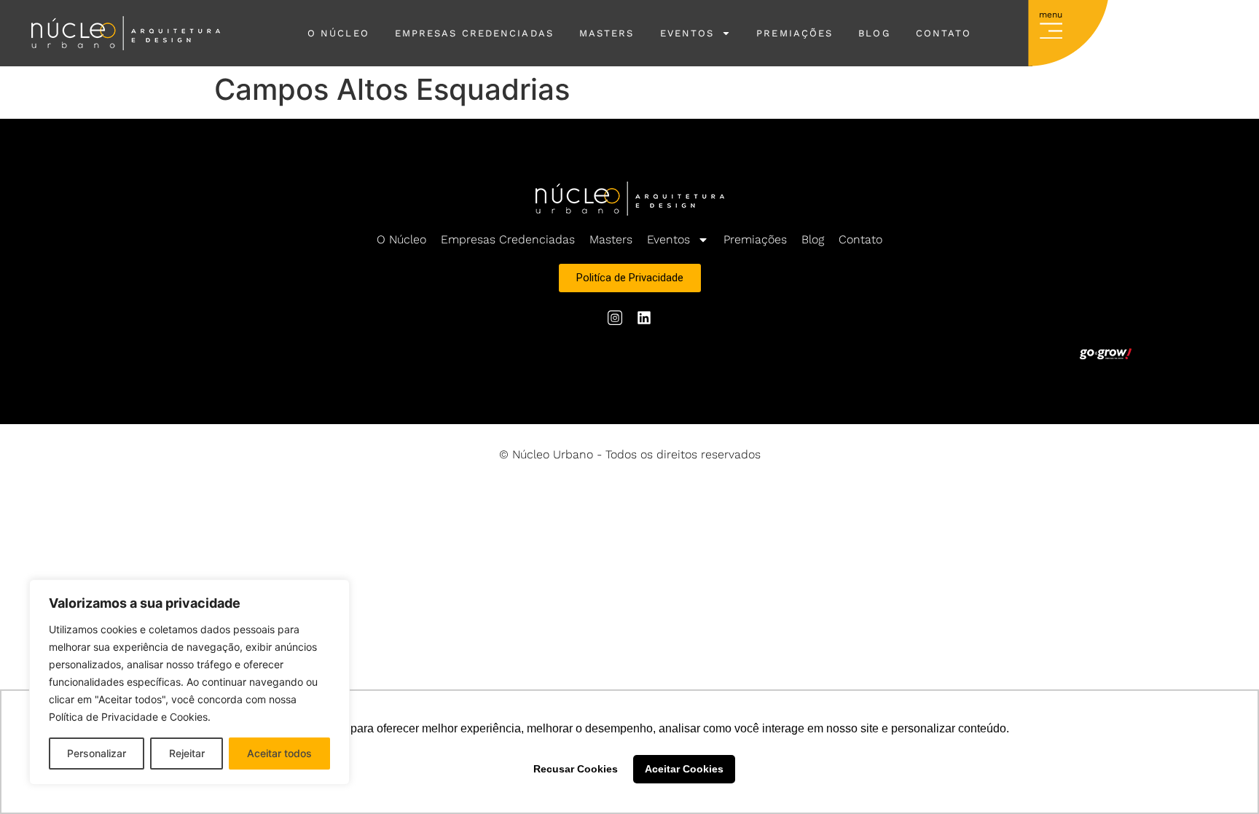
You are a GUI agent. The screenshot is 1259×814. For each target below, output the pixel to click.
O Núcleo (338, 33)
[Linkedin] (644, 317)
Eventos (687, 33)
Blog (874, 33)
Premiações (794, 33)
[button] (1051, 27)
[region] (189, 682)
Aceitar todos (279, 753)
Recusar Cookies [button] (575, 769)
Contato (944, 33)
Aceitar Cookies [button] (684, 769)
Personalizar (96, 753)
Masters (607, 33)
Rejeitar (187, 753)
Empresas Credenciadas (474, 33)
